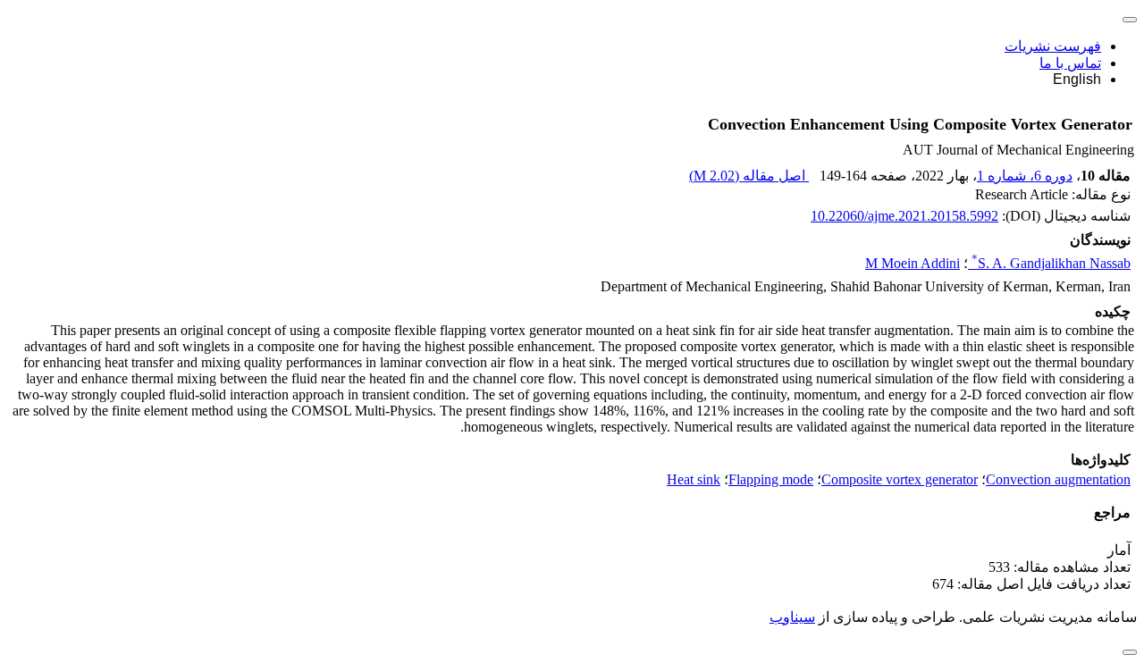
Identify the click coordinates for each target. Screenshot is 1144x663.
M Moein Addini (912, 263)
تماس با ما (1070, 63)
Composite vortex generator (899, 479)
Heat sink (693, 479)
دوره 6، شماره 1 (1024, 175)
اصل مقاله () (749, 175)
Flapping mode (770, 479)
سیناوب (792, 617)
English (1077, 79)
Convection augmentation (1058, 479)
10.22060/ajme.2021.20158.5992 (904, 215)
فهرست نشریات (1053, 46)
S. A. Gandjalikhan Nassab (1051, 263)
